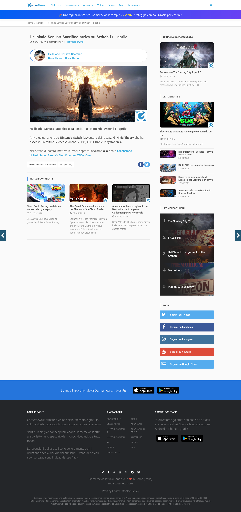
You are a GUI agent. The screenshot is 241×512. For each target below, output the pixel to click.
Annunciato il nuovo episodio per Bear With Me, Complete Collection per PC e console (130, 209)
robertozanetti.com (120, 483)
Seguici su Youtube (180, 351)
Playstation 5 (114, 419)
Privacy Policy (111, 491)
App (121, 5)
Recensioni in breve (138, 430)
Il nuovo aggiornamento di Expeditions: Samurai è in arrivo (195, 178)
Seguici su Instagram (181, 339)
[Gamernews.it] (36, 5)
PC (108, 442)
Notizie (55, 5)
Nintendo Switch (75, 42)
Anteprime (136, 437)
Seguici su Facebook (181, 327)
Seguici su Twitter (180, 314)
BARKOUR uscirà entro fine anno (196, 165)
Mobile (110, 447)
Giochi (111, 5)
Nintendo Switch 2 (116, 430)
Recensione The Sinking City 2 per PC (180, 72)
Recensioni (71, 5)
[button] (141, 164)
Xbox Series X (113, 424)
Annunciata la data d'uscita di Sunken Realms (194, 192)
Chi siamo (132, 5)
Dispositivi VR (113, 452)
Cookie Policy (130, 491)
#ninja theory (66, 164)
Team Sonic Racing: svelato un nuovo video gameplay (44, 208)
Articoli (87, 5)
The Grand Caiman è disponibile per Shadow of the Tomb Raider (87, 208)
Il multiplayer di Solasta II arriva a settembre (195, 153)
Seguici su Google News (183, 364)
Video (100, 5)
